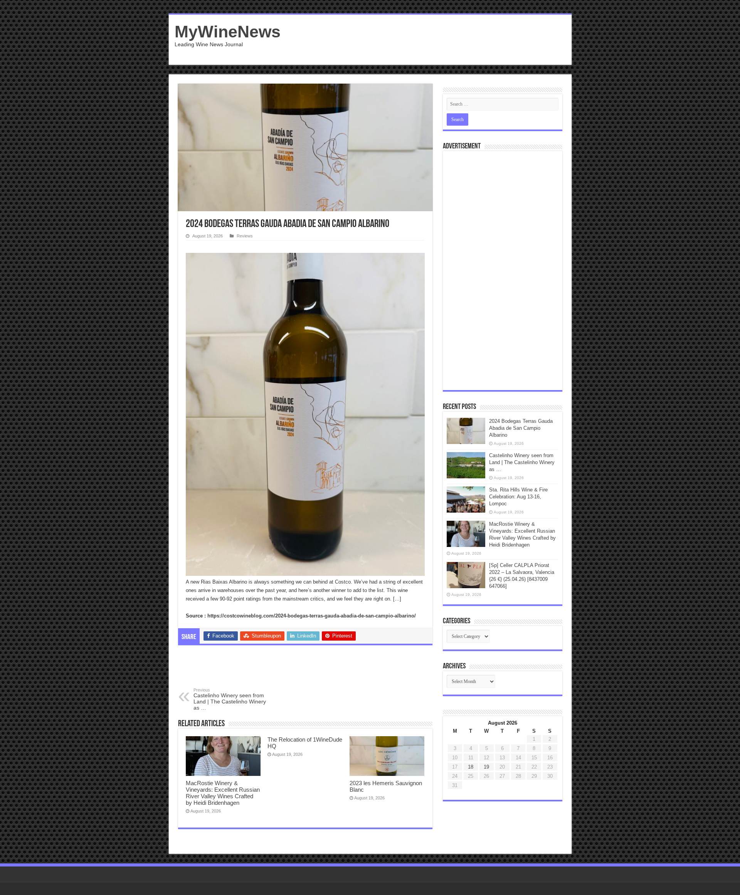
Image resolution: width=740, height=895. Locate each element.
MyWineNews (228, 31)
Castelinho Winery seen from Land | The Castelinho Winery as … (229, 699)
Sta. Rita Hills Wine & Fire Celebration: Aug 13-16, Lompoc (518, 496)
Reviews (245, 236)
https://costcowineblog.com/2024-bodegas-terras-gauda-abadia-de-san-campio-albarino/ (311, 616)
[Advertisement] (425, 39)
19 (486, 767)
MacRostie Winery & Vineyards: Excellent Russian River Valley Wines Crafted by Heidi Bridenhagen (223, 793)
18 (470, 767)
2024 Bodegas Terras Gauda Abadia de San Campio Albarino (521, 428)
